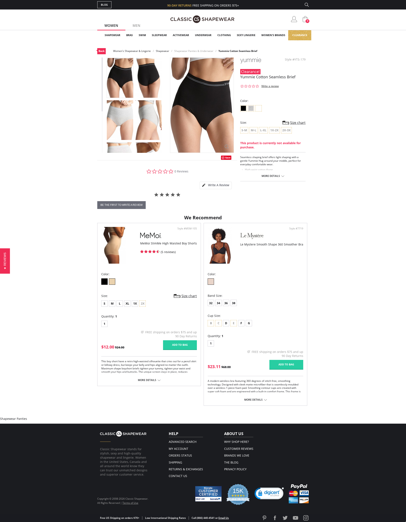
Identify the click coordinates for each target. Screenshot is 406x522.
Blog (104, 5)
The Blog (231, 462)
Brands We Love (236, 455)
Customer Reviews (238, 449)
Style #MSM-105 (187, 228)
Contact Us (178, 476)
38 (233, 303)
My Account (178, 449)
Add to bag (180, 345)
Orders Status (180, 455)
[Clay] (211, 281)
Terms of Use (130, 503)
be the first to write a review (121, 204)
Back (101, 51)
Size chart (298, 122)
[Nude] (112, 281)
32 (211, 303)
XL (127, 303)
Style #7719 (296, 228)
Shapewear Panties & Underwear (193, 51)
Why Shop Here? (236, 442)
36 (226, 303)
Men (136, 25)
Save (227, 157)
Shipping (175, 462)
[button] (269, 494)
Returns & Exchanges (186, 469)
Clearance (299, 35)
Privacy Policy (235, 469)
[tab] (216, 185)
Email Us (223, 518)
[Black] (104, 281)
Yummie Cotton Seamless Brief (237, 51)
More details (271, 176)
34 (218, 303)
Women (111, 25)
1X (135, 303)
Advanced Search (182, 442)
